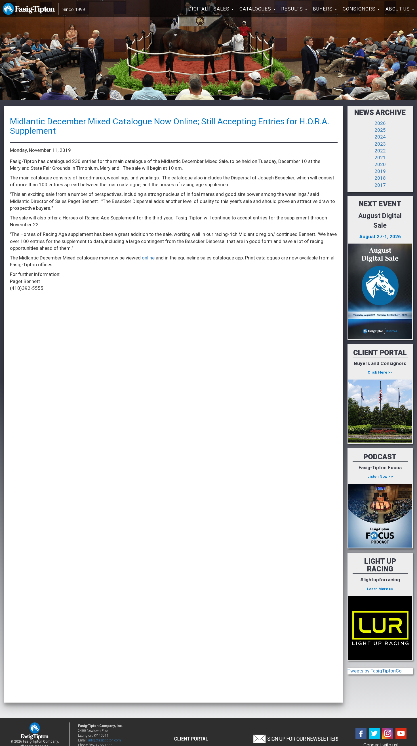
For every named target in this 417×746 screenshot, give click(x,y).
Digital (198, 8)
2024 (380, 137)
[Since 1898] (30, 10)
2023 (380, 144)
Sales (222, 8)
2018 (380, 178)
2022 (380, 150)
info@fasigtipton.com (104, 740)
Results (292, 8)
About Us (398, 8)
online (148, 257)
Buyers (323, 8)
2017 (380, 185)
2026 (380, 123)
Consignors (360, 8)
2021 (380, 157)
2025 (380, 130)
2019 (380, 171)
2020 (380, 164)
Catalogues (256, 8)
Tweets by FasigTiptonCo (375, 670)
